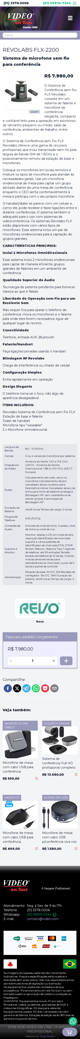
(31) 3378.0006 (16, 3)
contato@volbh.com (43, 919)
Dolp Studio (47, 1036)
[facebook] (8, 688)
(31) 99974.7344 (57, 3)
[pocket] (45, 688)
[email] (54, 688)
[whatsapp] (36, 688)
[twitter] (17, 688)
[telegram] (26, 688)
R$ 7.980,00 (58, 76)
